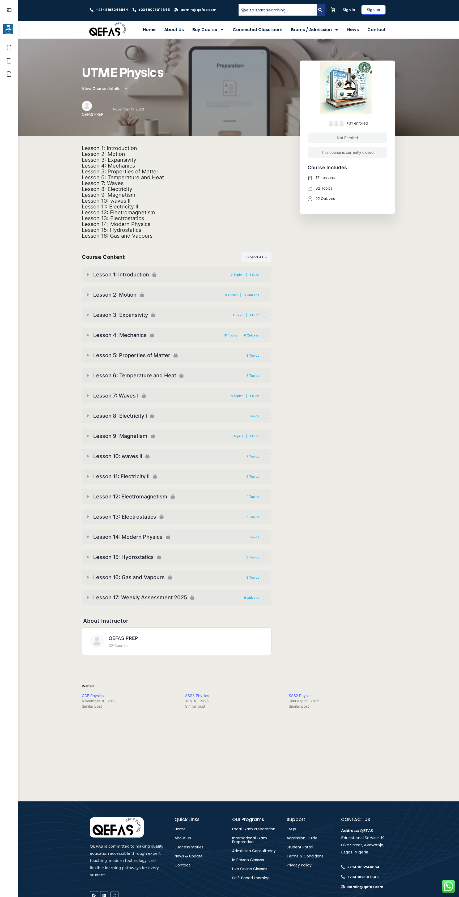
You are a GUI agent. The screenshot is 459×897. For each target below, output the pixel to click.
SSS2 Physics (300, 695)
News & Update (189, 856)
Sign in (349, 9)
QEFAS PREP (123, 638)
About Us (174, 30)
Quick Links (187, 819)
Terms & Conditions (305, 856)
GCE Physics (93, 695)
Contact (376, 30)
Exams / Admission (311, 30)
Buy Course (204, 30)
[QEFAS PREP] (97, 641)
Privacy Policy (299, 865)
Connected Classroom (257, 30)
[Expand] (88, 274)
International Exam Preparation (249, 839)
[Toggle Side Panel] (9, 10)
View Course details (101, 88)
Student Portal (300, 847)
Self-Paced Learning (251, 878)
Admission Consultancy (254, 850)
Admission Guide (302, 838)
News (353, 30)
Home (149, 30)
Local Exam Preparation (253, 829)
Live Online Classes (249, 869)
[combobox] (278, 10)
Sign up (373, 9)
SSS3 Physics (197, 695)
